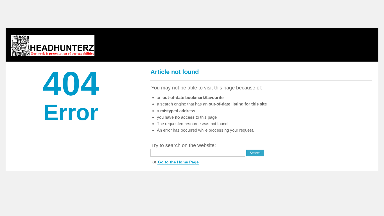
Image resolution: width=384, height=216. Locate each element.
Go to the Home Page (178, 162)
